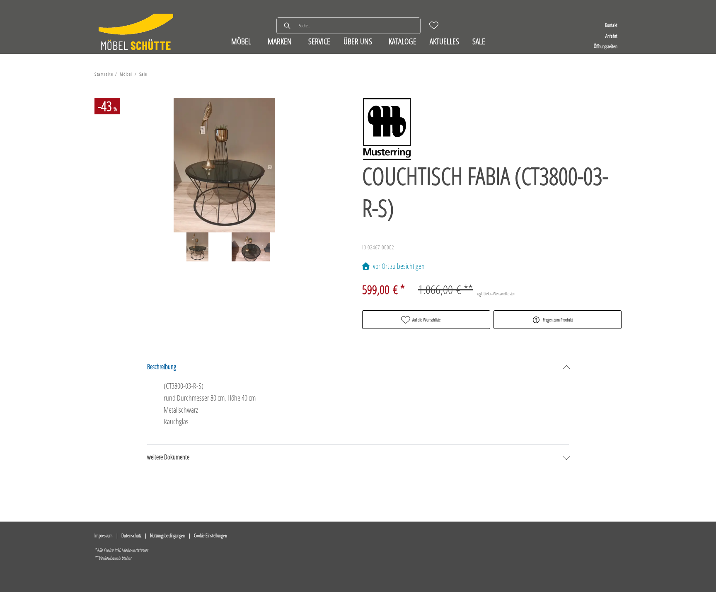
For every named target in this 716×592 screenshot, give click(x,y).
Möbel (126, 74)
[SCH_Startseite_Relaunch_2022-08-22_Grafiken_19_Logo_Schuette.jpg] (136, 33)
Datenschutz (131, 535)
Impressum (103, 535)
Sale (143, 74)
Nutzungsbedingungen (167, 535)
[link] (241, 41)
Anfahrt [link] (611, 35)
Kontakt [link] (611, 25)
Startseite (103, 74)
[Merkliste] (433, 25)
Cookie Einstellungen (210, 535)
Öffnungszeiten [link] (605, 46)
